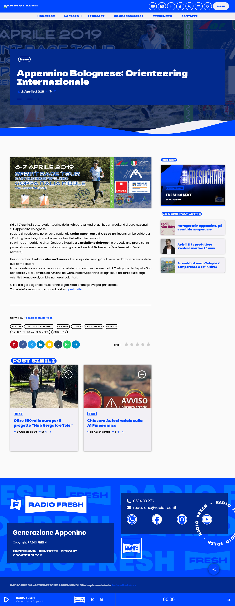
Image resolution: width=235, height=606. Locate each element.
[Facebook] (171, 6)
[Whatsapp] (132, 519)
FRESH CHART (179, 195)
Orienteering (93, 326)
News (24, 59)
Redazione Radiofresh (38, 317)
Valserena (59, 332)
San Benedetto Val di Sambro (30, 332)
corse (77, 326)
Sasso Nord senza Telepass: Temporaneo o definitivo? (199, 265)
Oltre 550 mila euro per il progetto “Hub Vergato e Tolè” (43, 423)
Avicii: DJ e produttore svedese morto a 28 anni (196, 246)
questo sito (74, 289)
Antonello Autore (124, 585)
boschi (16, 326)
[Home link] (21, 6)
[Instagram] (162, 6)
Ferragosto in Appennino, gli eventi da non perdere (200, 227)
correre (62, 326)
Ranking (111, 326)
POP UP (221, 6)
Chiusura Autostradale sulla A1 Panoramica (115, 423)
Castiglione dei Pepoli (39, 326)
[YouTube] (153, 6)
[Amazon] (180, 6)
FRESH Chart (174, 188)
